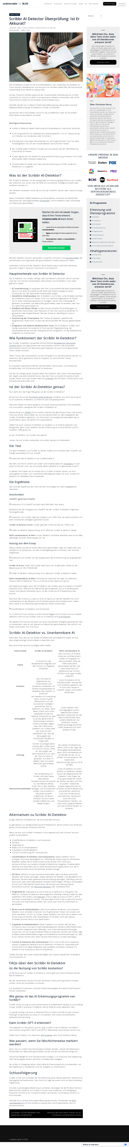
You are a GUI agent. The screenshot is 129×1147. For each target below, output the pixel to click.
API (86, 4)
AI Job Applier (96, 224)
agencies (41, 897)
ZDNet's (28, 412)
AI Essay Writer (97, 255)
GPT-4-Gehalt (46, 1035)
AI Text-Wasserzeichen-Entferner (102, 246)
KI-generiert (45, 200)
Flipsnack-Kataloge (42, 886)
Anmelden (122, 3)
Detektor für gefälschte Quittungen (103, 242)
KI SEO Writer (96, 258)
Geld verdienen (94, 4)
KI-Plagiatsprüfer (97, 231)
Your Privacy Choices (112, 1144)
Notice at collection (90, 1144)
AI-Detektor (48, 4)
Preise (81, 4)
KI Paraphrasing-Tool (99, 228)
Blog (19, 28)
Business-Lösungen (70, 4)
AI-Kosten (49, 378)
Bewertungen (14, 14)
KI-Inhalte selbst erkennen (41, 397)
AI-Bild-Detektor (97, 238)
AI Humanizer (58, 4)
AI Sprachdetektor (98, 235)
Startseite (12, 28)
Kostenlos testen (109, 3)
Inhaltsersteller (72, 258)
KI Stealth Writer (97, 262)
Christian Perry (14, 30)
